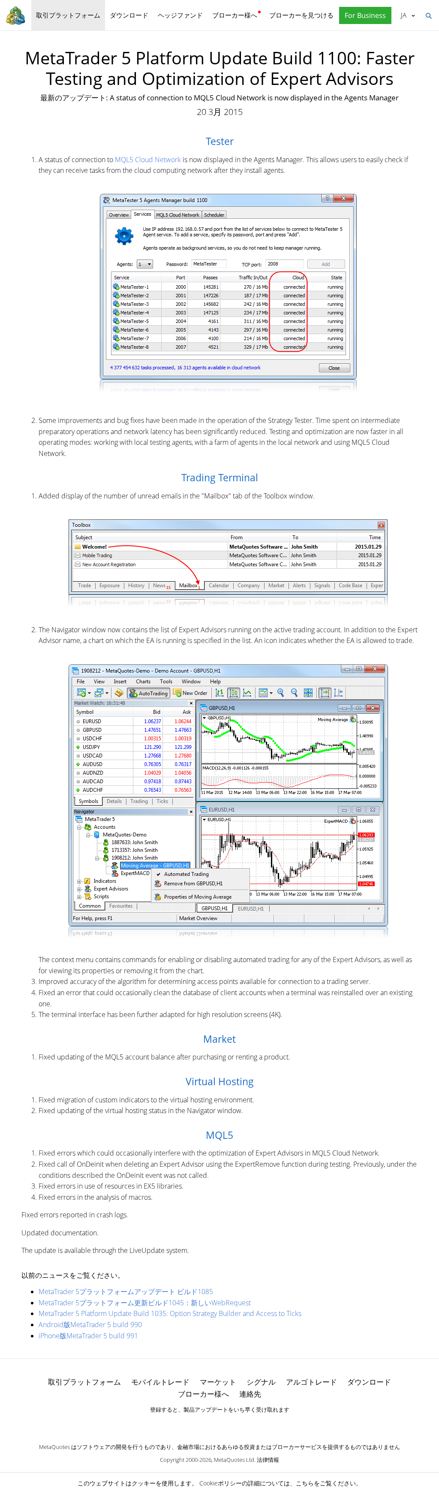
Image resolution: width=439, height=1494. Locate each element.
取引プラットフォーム (68, 15)
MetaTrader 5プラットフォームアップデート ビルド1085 (126, 1291)
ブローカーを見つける (301, 15)
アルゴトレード (311, 1382)
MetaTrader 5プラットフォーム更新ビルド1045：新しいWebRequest (145, 1302)
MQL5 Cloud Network (148, 159)
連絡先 (250, 1394)
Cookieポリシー (220, 1483)
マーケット (218, 1382)
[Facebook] (206, 1424)
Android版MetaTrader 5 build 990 (90, 1324)
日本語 (402, 15)
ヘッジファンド (180, 15)
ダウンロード (129, 15)
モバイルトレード (160, 1382)
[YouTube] (233, 1424)
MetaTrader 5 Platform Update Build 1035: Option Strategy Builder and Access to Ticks (170, 1313)
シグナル (261, 1382)
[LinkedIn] (219, 1424)
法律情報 (268, 1460)
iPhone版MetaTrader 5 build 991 (88, 1335)
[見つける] (428, 15)
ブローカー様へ (234, 15)
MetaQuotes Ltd (234, 1460)
